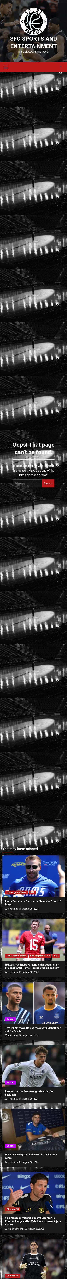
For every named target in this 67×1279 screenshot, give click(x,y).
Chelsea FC (13, 1209)
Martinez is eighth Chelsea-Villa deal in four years (31, 1156)
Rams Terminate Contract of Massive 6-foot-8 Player (33, 903)
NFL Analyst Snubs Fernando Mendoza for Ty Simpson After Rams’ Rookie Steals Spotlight (32, 966)
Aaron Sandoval (16, 1228)
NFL (32, 892)
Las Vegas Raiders (16, 955)
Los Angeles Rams (16, 892)
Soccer (10, 1019)
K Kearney (13, 908)
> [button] (61, 66)
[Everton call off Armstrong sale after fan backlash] (33, 1066)
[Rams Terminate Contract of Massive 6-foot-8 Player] (33, 876)
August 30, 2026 (30, 908)
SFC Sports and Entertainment (33, 42)
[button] (5, 66)
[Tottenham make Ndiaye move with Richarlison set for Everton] (33, 1003)
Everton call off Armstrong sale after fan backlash (29, 1093)
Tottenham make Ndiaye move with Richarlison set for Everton (33, 1029)
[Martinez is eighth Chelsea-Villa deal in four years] (33, 1129)
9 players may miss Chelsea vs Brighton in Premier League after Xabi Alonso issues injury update (33, 1221)
